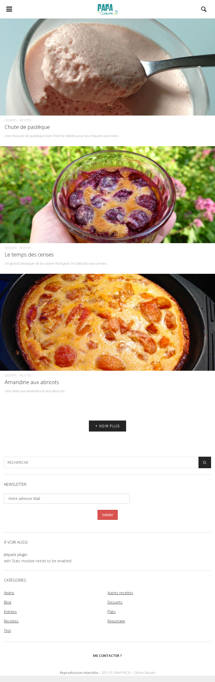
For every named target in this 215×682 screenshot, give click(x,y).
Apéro (9, 592)
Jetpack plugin (15, 554)
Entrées (10, 611)
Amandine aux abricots (32, 382)
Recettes (25, 120)
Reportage (116, 621)
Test (7, 630)
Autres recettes (120, 592)
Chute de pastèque (27, 126)
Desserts (11, 120)
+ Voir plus (107, 425)
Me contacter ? (107, 655)
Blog (7, 602)
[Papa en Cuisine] (107, 9)
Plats (112, 611)
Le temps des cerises (29, 254)
